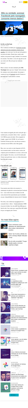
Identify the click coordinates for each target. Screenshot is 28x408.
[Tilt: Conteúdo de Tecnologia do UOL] (4, 2)
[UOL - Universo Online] (6, 2)
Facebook (12, 74)
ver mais (13, 395)
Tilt (14, 7)
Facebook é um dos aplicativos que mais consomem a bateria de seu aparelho (13, 50)
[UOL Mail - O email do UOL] (20, 2)
